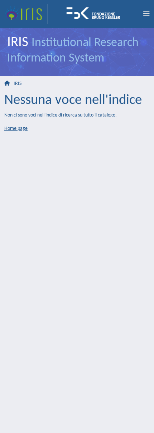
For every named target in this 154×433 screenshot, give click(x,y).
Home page (16, 128)
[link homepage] (26, 14)
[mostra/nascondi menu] (146, 14)
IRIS (17, 83)
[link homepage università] (95, 14)
